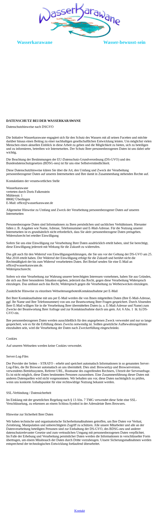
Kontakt (79, 510)
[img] (79, 20)
